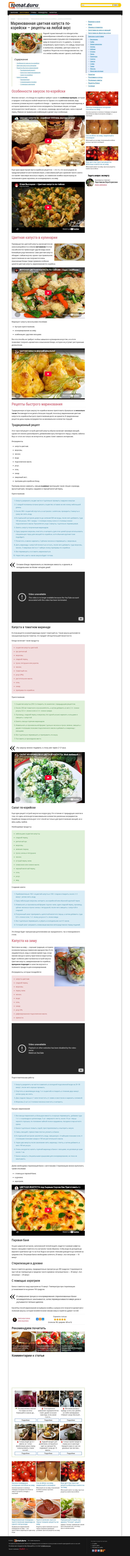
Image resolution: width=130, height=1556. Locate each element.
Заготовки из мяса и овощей (99, 30)
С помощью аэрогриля (27, 84)
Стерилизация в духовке (28, 82)
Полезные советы (95, 80)
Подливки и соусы (95, 77)
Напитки (53, 12)
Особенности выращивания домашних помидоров (72, 1348)
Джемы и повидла (95, 27)
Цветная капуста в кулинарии (26, 65)
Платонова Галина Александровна (24, 1320)
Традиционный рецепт (27, 70)
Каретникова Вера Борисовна (106, 182)
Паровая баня (24, 79)
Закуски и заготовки (23, 18)
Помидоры (42, 12)
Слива (92, 64)
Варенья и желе (94, 22)
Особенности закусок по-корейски (28, 63)
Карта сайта (95, 1545)
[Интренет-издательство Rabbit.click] (23, 1549)
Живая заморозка (96, 44)
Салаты (92, 59)
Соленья (91, 86)
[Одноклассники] (40, 1319)
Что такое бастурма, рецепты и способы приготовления (21, 1348)
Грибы (33, 12)
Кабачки (92, 49)
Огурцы (92, 51)
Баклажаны (94, 39)
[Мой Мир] (43, 1319)
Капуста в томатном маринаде (30, 72)
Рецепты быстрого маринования (27, 68)
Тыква (92, 66)
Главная (13, 18)
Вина (90, 24)
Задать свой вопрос (101, 185)
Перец (92, 54)
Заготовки (24, 12)
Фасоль (92, 69)
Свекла (92, 61)
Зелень (92, 47)
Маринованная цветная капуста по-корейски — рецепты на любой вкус (51, 18)
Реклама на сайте (97, 1547)
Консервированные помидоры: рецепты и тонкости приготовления (47, 1348)
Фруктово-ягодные (96, 71)
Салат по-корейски (26, 75)
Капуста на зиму (22, 77)
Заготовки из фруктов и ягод (99, 33)
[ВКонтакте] (37, 1319)
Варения (14, 12)
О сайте (94, 1543)
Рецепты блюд (94, 83)
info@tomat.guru (46, 1546)
